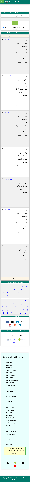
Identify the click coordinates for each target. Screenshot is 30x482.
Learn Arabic (9, 415)
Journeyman (8, 149)
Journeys (7, 209)
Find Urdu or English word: (15, 16)
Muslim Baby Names (11, 418)
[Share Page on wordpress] (20, 325)
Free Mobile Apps (10, 434)
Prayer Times (9, 391)
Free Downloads (10, 436)
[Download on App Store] (8, 462)
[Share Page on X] (12, 321)
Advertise (8, 441)
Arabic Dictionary (10, 423)
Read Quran (9, 362)
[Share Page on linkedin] (17, 321)
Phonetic (15, 29)
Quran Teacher (10, 382)
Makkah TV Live (10, 410)
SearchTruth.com (16, 2)
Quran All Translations (12, 380)
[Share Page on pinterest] (10, 325)
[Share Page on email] (22, 321)
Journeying (8, 112)
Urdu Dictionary (10, 425)
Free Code (9, 439)
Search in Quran (10, 385)
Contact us (9, 444)
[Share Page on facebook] (7, 321)
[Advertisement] (15, 8)
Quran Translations (11, 370)
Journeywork (8, 246)
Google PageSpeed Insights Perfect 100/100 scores (15, 450)
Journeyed (8, 76)
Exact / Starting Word (10, 27)
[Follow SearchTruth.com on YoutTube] (15, 466)
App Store (12, 339)
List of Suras (9, 367)
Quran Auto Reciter (11, 431)
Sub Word (21, 27)
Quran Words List (10, 375)
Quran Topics (9, 377)
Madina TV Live (10, 413)
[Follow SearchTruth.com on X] (23, 462)
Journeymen (8, 179)
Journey (7, 39)
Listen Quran (9, 365)
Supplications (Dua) (11, 420)
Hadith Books (9, 399)
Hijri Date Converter (11, 396)
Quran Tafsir (9, 372)
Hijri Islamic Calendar (11, 394)
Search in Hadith (10, 401)
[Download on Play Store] (15, 462)
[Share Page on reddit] (15, 325)
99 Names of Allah (11, 408)
